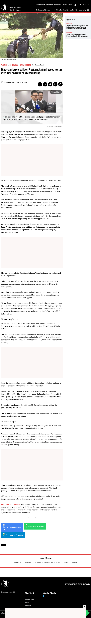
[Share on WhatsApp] (86, 613)
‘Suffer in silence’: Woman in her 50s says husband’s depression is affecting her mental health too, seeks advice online (77, 27)
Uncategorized (69, 32)
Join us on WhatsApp (36, 526)
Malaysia (4, 65)
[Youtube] (88, 4)
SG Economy (14, 65)
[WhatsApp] (50, 84)
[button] (75, 4)
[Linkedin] (55, 84)
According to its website (10, 504)
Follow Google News (13, 527)
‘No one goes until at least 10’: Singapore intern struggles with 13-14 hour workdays (77, 35)
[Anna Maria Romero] (2, 82)
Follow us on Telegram (14, 535)
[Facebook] (80, 4)
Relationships (69, 23)
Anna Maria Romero (10, 82)
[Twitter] (86, 4)
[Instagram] (83, 4)
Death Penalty (13, 545)
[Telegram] (60, 84)
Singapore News (25, 65)
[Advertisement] (32, 160)
